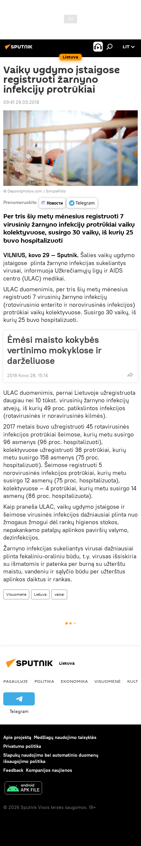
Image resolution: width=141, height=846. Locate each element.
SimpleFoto (56, 191)
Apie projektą (17, 737)
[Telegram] (82, 203)
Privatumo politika (22, 746)
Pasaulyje (15, 681)
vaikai (59, 594)
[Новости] (52, 203)
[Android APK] (23, 788)
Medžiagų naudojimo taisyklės (65, 737)
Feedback (13, 770)
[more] (130, 374)
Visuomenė (16, 594)
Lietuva (40, 594)
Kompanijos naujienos (49, 770)
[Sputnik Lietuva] (19, 49)
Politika (44, 681)
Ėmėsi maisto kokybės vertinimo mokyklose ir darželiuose (54, 350)
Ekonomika (74, 681)
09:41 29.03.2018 (21, 102)
